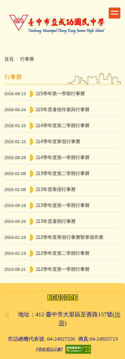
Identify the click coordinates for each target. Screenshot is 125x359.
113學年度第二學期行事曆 (63, 173)
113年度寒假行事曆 (56, 189)
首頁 (9, 59)
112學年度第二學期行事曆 (63, 253)
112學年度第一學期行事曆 (63, 269)
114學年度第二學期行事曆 (63, 125)
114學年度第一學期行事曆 (63, 157)
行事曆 (27, 59)
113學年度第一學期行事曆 (63, 205)
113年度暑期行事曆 (56, 221)
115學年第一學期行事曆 (60, 93)
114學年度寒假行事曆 (58, 141)
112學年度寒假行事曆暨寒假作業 (69, 237)
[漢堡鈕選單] (114, 13)
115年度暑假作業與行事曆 (63, 109)
